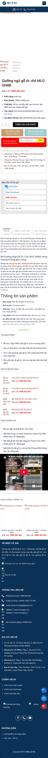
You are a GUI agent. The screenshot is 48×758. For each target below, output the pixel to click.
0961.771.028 (30, 601)
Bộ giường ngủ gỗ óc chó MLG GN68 (17, 246)
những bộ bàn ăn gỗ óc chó (33, 263)
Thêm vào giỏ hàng (25, 125)
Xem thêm (23, 330)
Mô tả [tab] (6, 231)
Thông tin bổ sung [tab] (22, 231)
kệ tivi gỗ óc (17, 266)
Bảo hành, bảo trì (12, 203)
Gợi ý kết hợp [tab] (41, 231)
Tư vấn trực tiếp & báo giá (35, 133)
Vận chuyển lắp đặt (13, 208)
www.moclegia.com (21, 610)
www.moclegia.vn (21, 613)
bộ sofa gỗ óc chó (13, 263)
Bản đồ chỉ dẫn (10, 575)
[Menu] (44, 3)
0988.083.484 (26, 596)
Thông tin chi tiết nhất (12, 133)
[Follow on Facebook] (18, 718)
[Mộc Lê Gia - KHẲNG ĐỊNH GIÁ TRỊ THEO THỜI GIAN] (13, 3)
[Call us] (24, 718)
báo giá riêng (40, 315)
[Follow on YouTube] (30, 718)
